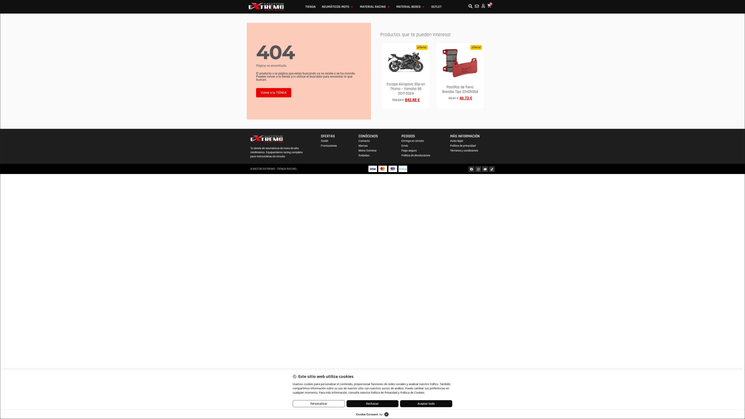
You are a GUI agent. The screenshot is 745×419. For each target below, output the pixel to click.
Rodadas (364, 155)
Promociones (329, 145)
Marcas (363, 145)
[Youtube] (485, 169)
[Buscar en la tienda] (470, 6)
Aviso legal (456, 140)
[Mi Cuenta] (483, 6)
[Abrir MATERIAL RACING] (388, 7)
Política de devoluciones (415, 155)
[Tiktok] (492, 169)
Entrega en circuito (412, 140)
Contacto (364, 140)
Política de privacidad (463, 145)
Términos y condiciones (464, 150)
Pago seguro (409, 150)
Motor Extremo (368, 150)
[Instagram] (478, 169)
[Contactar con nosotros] (477, 6)
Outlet (324, 140)
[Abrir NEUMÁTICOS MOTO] (352, 7)
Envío (404, 145)
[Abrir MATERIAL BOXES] (423, 7)
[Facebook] (471, 169)
